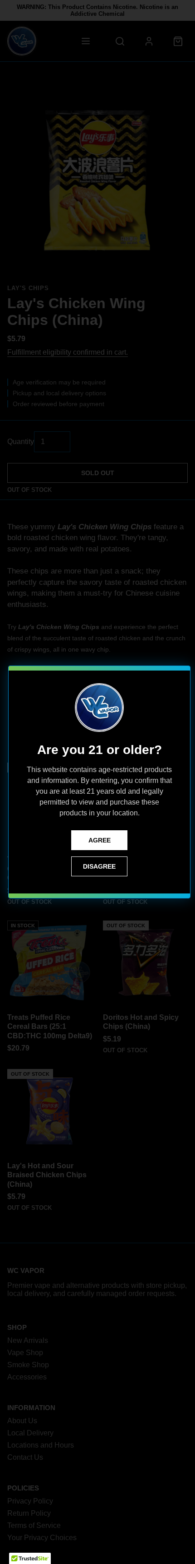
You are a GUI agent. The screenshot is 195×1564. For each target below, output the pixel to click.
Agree (99, 840)
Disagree (99, 866)
